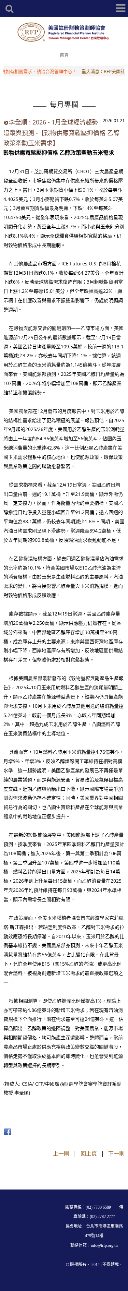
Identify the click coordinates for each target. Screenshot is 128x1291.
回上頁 (89, 1153)
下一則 (116, 1153)
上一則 (61, 1153)
